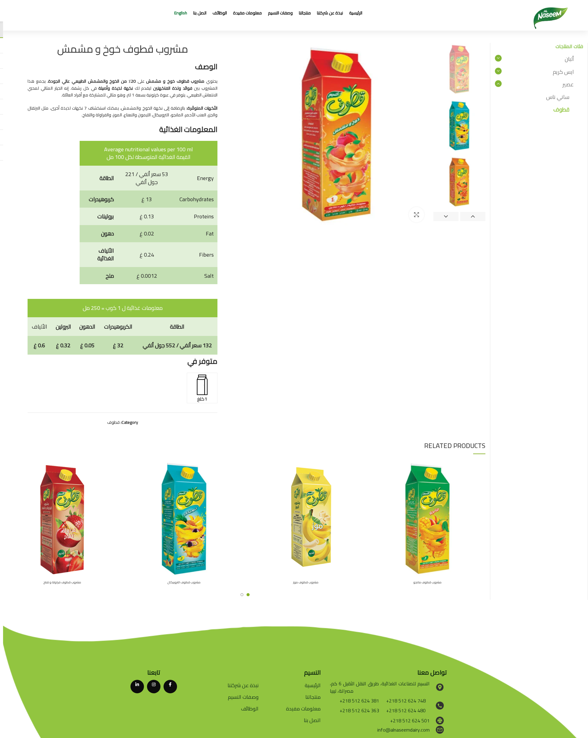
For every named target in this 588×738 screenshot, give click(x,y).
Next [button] (445, 216)
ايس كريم (563, 72)
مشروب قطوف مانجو (427, 582)
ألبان (569, 59)
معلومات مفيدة (303, 709)
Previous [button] (472, 216)
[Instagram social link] (153, 686)
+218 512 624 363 (359, 710)
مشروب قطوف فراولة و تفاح (62, 582)
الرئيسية (313, 685)
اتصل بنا (312, 720)
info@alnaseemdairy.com (403, 729)
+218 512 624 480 (406, 710)
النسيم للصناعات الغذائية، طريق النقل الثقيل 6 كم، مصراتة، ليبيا (380, 687)
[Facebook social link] (170, 686)
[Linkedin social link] (137, 686)
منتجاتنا (313, 697)
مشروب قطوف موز (305, 582)
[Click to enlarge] (416, 214)
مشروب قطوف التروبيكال (184, 582)
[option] (459, 69)
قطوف (113, 422)
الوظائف (249, 709)
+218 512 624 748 (406, 700)
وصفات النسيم (243, 697)
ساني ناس (557, 97)
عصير (568, 84)
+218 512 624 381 (359, 700)
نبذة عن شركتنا (243, 685)
